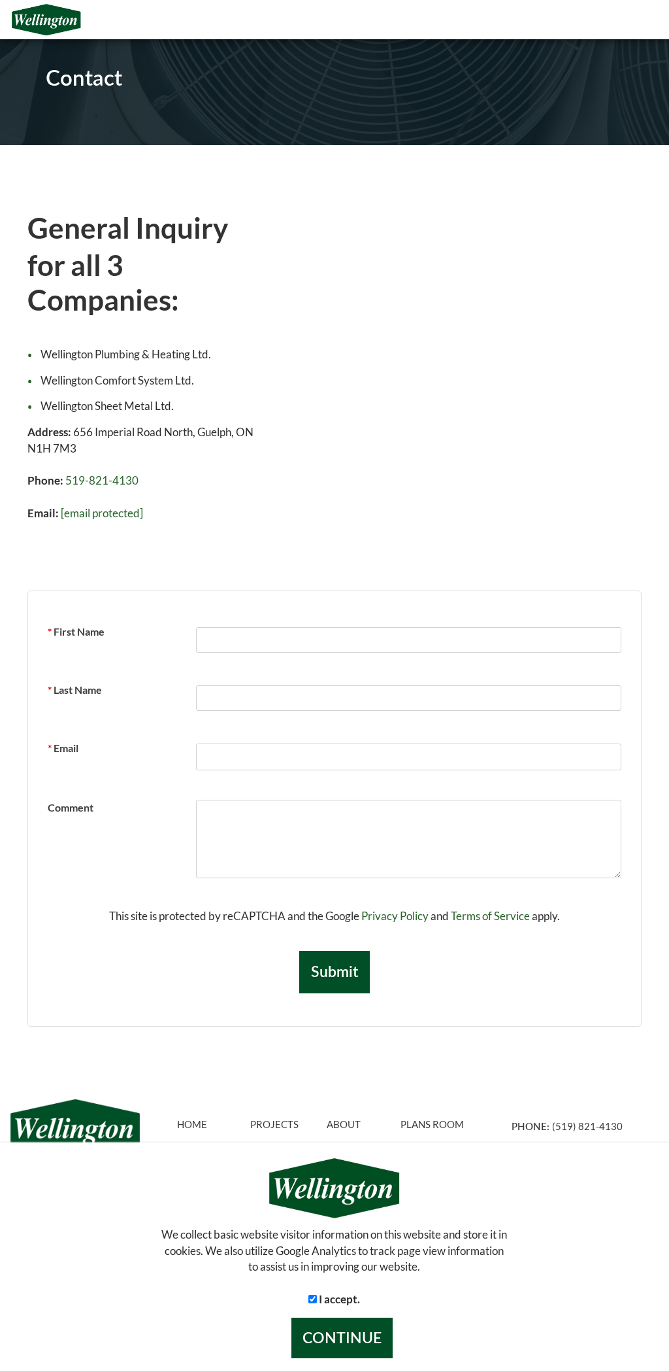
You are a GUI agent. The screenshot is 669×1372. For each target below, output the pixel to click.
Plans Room (432, 1124)
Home (192, 1124)
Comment (70, 807)
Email (63, 748)
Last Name (75, 689)
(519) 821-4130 (587, 1126)
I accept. (338, 1299)
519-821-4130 (102, 480)
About (344, 1124)
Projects (274, 1124)
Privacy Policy (395, 916)
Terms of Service (490, 916)
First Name (76, 631)
